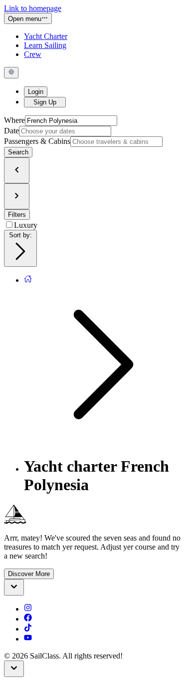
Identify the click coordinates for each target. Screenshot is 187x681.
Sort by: (20, 235)
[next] (16, 196)
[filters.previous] (16, 170)
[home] (28, 280)
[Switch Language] (11, 72)
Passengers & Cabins (37, 141)
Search (18, 152)
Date (11, 130)
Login (35, 91)
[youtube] (28, 639)
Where (14, 120)
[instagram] (28, 609)
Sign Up (44, 102)
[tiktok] (28, 629)
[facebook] (28, 619)
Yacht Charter (45, 36)
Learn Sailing (45, 45)
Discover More (29, 574)
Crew (32, 54)
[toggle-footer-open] (14, 587)
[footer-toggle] (14, 669)
